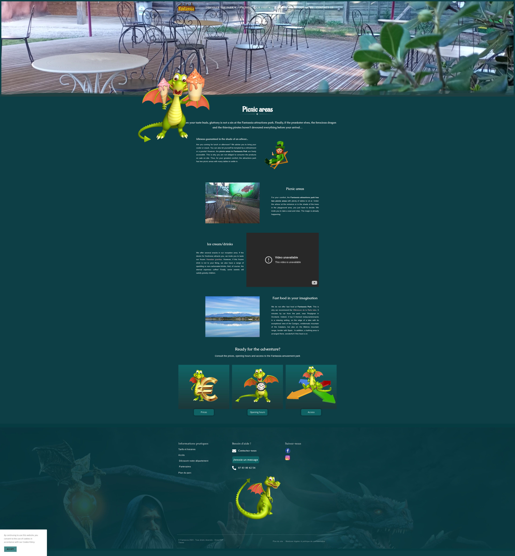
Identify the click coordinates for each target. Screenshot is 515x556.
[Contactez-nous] (234, 451)
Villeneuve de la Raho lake (305, 310)
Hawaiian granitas (214, 259)
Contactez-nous (247, 450)
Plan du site (278, 541)
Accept (10, 549)
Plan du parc (184, 473)
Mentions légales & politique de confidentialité (305, 541)
